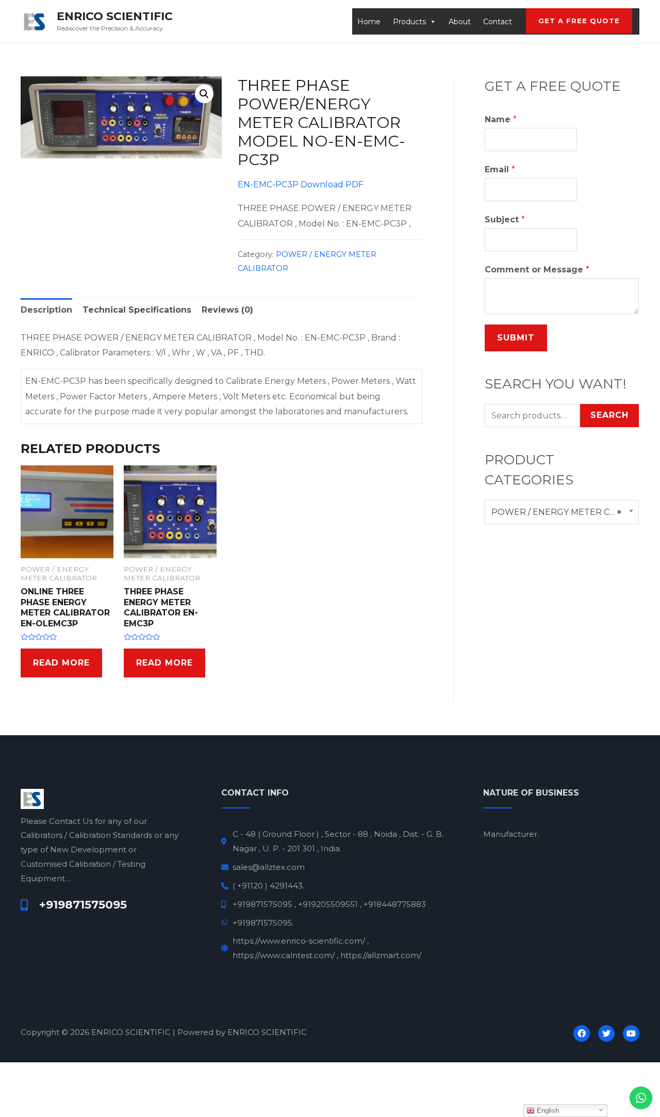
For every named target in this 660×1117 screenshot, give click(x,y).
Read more (61, 663)
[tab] (46, 310)
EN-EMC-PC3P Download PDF (301, 184)
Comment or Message (537, 269)
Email (500, 169)
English (547, 1110)
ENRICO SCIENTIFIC (115, 16)
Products (409, 21)
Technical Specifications (136, 310)
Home (369, 21)
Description (46, 310)
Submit (516, 338)
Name (501, 119)
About (460, 21)
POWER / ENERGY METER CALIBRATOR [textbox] (561, 512)
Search (609, 415)
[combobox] (562, 512)
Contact (497, 21)
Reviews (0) (227, 310)
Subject (505, 219)
